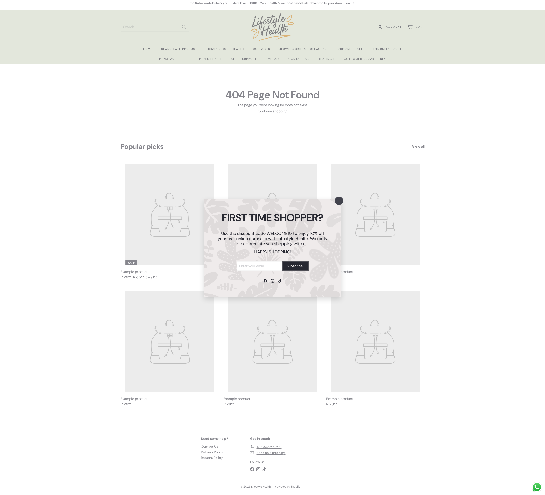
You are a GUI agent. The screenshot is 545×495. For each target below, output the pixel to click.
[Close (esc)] (339, 201)
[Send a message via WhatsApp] (537, 487)
